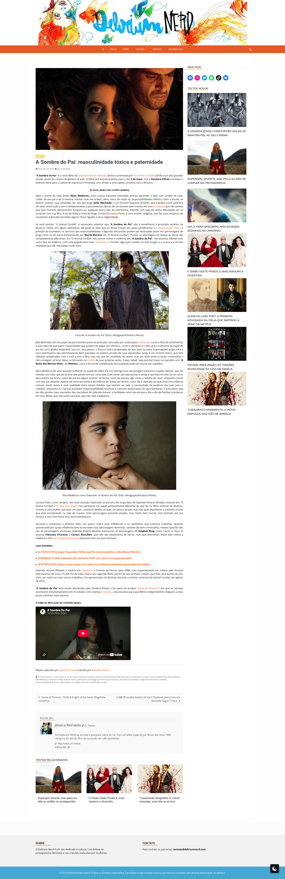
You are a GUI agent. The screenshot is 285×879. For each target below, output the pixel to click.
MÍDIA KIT (157, 49)
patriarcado (82, 679)
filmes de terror (65, 677)
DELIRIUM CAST (176, 49)
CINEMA (40, 156)
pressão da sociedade (129, 679)
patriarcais (144, 342)
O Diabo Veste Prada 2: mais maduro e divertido (107, 799)
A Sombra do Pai (45, 677)
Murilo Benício (174, 677)
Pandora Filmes (70, 679)
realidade (163, 679)
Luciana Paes (135, 677)
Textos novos (197, 88)
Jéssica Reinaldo (68, 725)
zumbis (104, 682)
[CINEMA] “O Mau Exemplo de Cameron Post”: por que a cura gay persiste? (85, 558)
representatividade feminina (47, 682)
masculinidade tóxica (168, 227)
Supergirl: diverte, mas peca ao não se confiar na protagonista (57, 799)
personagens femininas (66, 538)
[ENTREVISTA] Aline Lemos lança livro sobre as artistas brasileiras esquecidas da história (94, 564)
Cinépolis (106, 591)
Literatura (87, 570)
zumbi (91, 360)
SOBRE (126, 49)
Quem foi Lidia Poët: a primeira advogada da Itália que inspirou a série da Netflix (213, 320)
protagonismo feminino (148, 679)
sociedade (159, 206)
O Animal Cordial (143, 175)
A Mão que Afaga (66, 506)
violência (84, 682)
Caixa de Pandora (148, 588)
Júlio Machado (123, 677)
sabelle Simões (100, 670)
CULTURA (140, 49)
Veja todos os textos (69, 743)
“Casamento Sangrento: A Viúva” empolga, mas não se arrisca (160, 799)
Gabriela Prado (67, 670)
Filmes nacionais (80, 677)
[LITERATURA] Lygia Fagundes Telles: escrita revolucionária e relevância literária (89, 552)
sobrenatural (102, 242)
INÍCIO (113, 49)
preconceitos (113, 679)
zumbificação (94, 682)
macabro (145, 677)
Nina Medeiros (42, 679)
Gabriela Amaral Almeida (92, 175)
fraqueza (91, 677)
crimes (55, 677)
